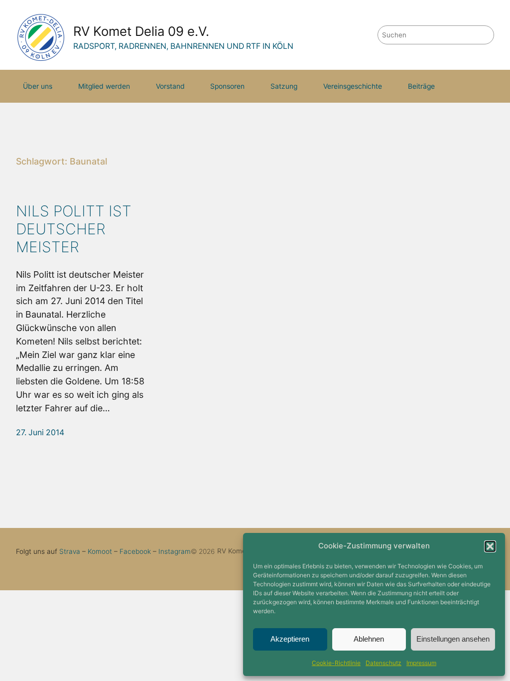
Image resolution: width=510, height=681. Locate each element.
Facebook (135, 551)
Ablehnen (369, 639)
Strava (69, 551)
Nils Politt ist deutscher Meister (73, 229)
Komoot (100, 551)
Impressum (421, 663)
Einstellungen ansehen (453, 639)
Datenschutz (383, 663)
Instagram (174, 551)
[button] (490, 546)
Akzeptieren (289, 639)
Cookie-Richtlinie (336, 663)
